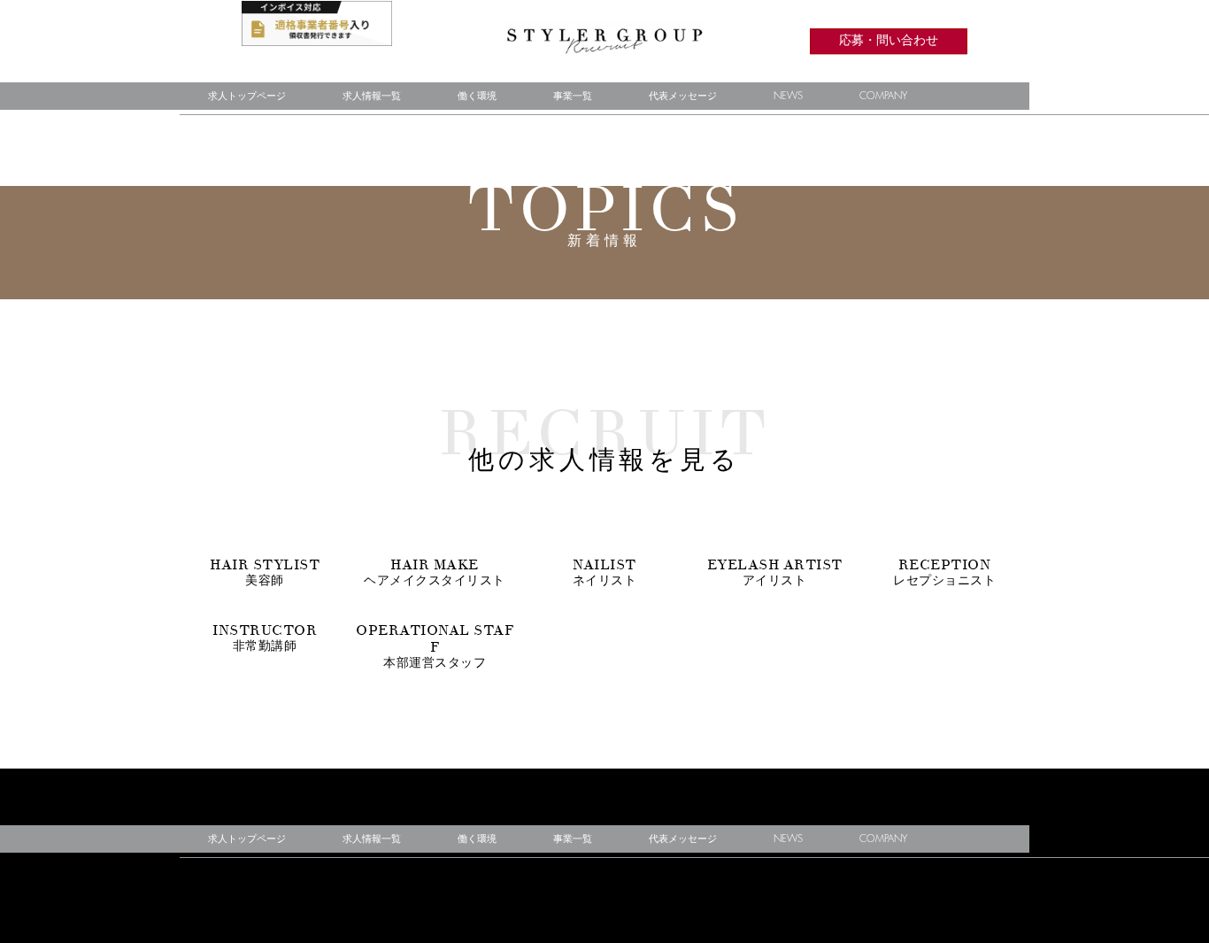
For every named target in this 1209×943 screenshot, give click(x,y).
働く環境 (477, 96)
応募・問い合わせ (888, 41)
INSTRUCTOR (264, 637)
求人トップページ (247, 96)
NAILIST (605, 572)
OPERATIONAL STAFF (434, 646)
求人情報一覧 (372, 96)
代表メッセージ (683, 96)
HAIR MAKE (434, 572)
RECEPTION (944, 572)
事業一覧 (572, 96)
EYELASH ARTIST (775, 572)
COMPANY (883, 96)
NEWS (788, 96)
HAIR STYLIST (265, 572)
